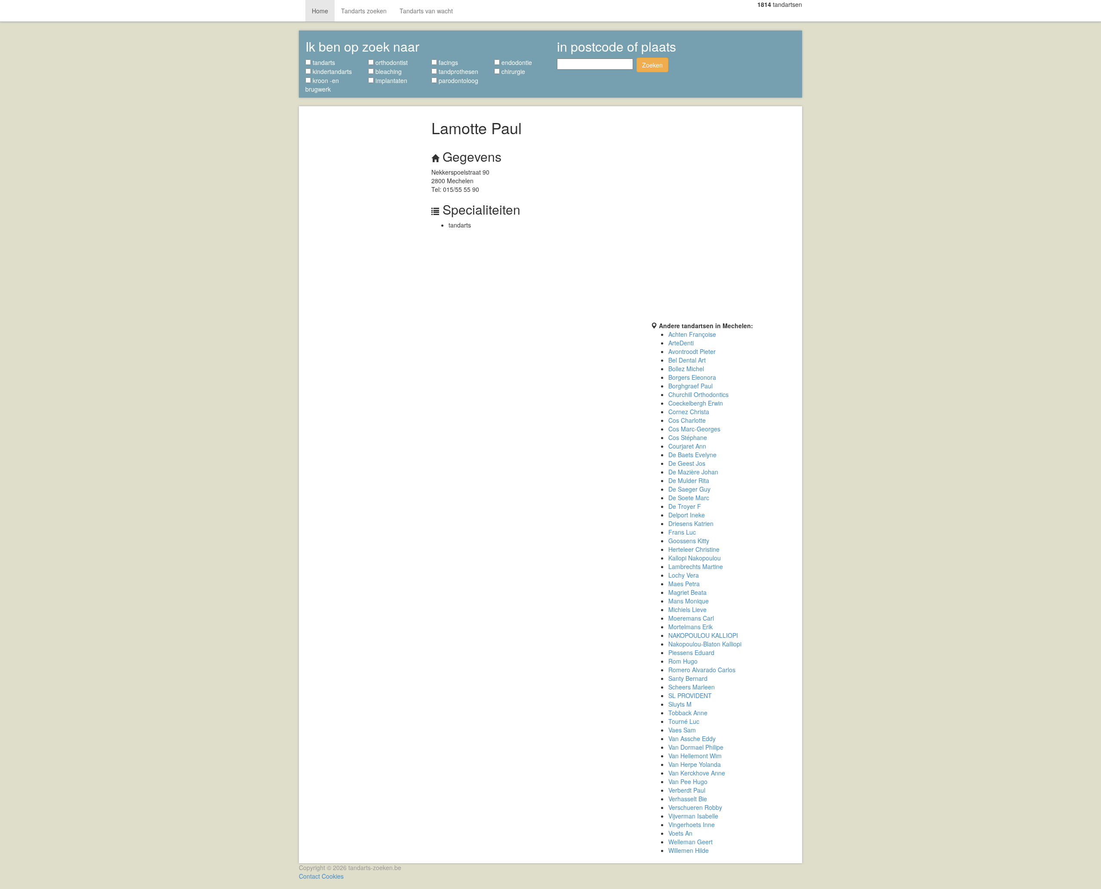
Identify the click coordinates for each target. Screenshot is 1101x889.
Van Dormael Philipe (695, 747)
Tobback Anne (687, 712)
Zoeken (652, 65)
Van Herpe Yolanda (694, 764)
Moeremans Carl (691, 618)
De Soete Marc (688, 497)
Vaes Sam (682, 730)
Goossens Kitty (688, 540)
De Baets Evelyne (692, 454)
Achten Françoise (692, 334)
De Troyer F (684, 506)
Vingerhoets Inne (691, 824)
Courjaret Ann (687, 446)
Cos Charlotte (687, 420)
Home (320, 10)
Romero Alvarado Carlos (701, 669)
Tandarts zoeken (364, 10)
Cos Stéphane (687, 437)
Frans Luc (682, 532)
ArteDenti (681, 342)
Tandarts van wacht (426, 10)
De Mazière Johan (693, 472)
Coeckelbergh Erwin (695, 403)
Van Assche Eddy (692, 738)
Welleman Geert (690, 841)
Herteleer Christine (694, 549)
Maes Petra (684, 583)
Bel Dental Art (687, 360)
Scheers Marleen (691, 687)
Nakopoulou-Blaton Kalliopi (704, 644)
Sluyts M (680, 704)
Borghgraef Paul (690, 385)
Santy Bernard (687, 678)
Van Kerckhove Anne (696, 773)
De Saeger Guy (689, 489)
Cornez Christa (688, 411)
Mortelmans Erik (690, 626)
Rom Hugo (683, 661)
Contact (309, 876)
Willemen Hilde (688, 850)
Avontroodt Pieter (692, 351)
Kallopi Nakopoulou (694, 558)
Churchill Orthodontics (698, 394)
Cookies (333, 876)
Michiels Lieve (687, 609)
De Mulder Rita (688, 480)
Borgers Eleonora (692, 377)
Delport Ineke (686, 515)
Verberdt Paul (686, 790)
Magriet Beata (687, 592)
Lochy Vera (683, 575)
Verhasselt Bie (687, 798)
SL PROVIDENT (690, 695)
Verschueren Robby (695, 807)
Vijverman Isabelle (693, 816)
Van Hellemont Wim (695, 755)
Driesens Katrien (690, 523)
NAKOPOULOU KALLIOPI (703, 635)
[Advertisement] (361, 240)
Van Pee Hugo (687, 781)
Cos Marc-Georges (694, 429)
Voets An (680, 833)
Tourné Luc (683, 721)
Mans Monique (688, 601)
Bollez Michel (686, 368)
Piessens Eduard (691, 652)
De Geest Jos (686, 463)
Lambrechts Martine (695, 566)
